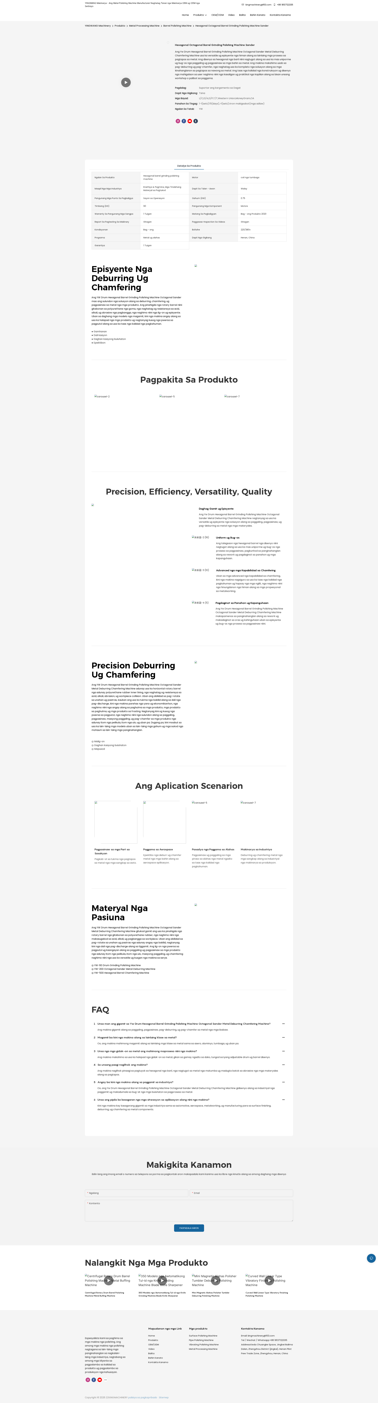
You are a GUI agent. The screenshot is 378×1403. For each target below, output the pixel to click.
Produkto (120, 25)
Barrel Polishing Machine (177, 25)
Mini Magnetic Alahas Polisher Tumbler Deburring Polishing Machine (210, 1294)
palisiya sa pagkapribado (143, 1397)
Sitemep (163, 1397)
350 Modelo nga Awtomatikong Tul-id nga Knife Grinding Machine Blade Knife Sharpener (162, 1294)
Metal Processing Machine (144, 25)
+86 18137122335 (284, 4)
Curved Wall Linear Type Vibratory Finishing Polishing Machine (267, 1294)
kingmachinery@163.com (261, 1335)
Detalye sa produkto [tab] (189, 166)
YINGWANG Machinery (98, 25)
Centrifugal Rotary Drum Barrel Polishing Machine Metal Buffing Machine (104, 1294)
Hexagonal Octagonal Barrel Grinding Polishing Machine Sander (232, 25)
